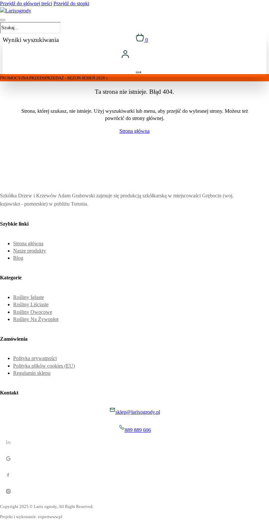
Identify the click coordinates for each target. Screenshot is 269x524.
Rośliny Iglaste (28, 297)
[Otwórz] (2, 20)
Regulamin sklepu (32, 373)
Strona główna (134, 131)
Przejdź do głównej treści (26, 3)
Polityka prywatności (35, 358)
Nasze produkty (29, 250)
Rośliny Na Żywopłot (35, 319)
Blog (18, 258)
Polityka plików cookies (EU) (44, 366)
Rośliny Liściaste (31, 304)
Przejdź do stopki (71, 3)
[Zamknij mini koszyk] (138, 72)
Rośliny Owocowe (32, 312)
